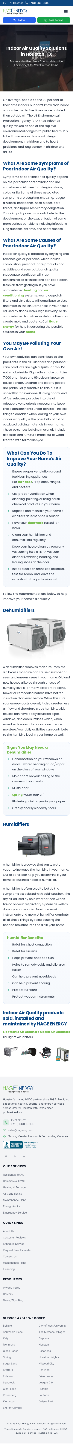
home (30, 332)
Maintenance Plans (14, 1199)
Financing (9, 1269)
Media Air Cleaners (55, 1032)
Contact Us (10, 1256)
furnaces (25, 482)
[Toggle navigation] (66, 11)
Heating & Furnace (14, 1187)
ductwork (35, 523)
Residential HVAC (13, 1174)
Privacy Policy (11, 1287)
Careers (8, 1294)
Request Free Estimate (17, 1250)
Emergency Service (15, 1212)
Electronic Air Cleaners (21, 1032)
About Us (8, 1231)
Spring (17, 795)
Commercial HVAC (14, 1181)
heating (30, 290)
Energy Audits (11, 1206)
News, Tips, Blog (13, 1300)
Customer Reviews (14, 1237)
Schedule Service (13, 1243)
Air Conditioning (12, 1193)
